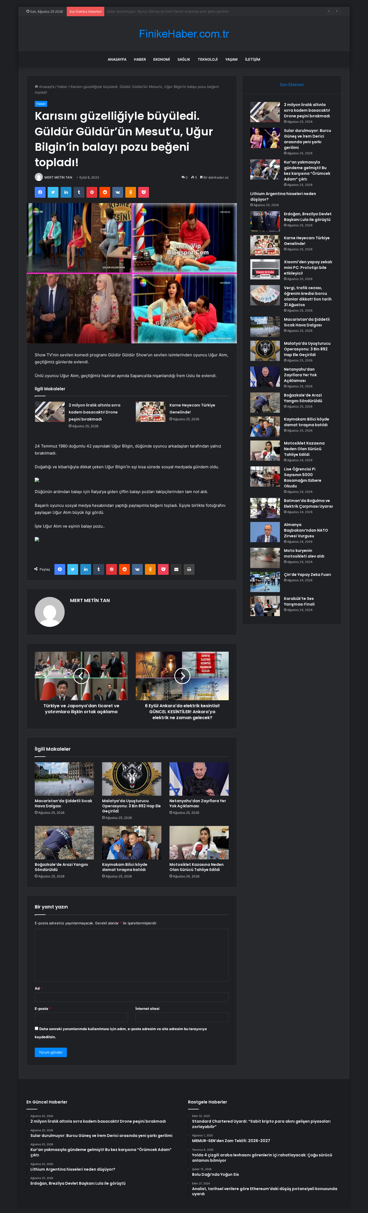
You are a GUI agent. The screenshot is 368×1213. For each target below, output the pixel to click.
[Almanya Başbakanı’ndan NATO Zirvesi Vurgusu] (265, 532)
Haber (140, 59)
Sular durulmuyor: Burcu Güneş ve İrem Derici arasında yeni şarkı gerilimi (307, 139)
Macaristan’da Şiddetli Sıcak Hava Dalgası (63, 803)
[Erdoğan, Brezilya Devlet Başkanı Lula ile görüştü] (265, 221)
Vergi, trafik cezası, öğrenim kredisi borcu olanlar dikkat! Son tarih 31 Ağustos (308, 296)
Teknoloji (208, 59)
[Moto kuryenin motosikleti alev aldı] (265, 558)
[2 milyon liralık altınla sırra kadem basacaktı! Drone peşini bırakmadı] (50, 412)
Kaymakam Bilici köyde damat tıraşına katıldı (124, 867)
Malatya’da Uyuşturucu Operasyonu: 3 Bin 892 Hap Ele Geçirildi (131, 806)
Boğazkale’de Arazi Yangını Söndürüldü (61, 867)
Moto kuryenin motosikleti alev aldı (304, 553)
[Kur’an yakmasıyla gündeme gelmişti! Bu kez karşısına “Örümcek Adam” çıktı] (265, 169)
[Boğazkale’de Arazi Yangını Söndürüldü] (64, 842)
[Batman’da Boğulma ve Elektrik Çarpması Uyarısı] (265, 508)
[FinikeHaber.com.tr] (184, 33)
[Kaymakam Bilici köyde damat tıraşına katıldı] (131, 842)
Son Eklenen (292, 84)
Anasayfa (117, 59)
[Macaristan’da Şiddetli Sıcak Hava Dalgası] (64, 779)
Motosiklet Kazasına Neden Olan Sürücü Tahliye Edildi (196, 867)
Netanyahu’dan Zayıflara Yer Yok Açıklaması (197, 803)
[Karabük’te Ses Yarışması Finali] (265, 606)
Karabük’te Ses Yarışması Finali (299, 601)
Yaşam (231, 59)
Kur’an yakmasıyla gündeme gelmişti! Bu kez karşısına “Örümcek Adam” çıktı (170, 11)
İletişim (252, 59)
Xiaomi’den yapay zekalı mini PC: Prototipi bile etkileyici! (308, 267)
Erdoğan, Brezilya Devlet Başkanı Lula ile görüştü (308, 216)
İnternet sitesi (147, 1008)
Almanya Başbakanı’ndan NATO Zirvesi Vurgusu (306, 530)
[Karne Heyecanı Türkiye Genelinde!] (150, 412)
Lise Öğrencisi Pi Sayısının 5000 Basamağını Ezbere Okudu (302, 477)
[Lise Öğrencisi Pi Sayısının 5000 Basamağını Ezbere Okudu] (265, 476)
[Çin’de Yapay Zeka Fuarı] (265, 582)
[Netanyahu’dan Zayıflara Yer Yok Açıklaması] (199, 779)
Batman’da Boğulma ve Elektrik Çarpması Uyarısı (308, 503)
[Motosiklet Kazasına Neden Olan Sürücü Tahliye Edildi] (199, 842)
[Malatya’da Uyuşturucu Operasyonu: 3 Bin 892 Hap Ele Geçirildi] (131, 779)
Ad (38, 988)
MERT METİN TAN (58, 177)
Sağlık (184, 59)
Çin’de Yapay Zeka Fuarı (307, 574)
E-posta (43, 1008)
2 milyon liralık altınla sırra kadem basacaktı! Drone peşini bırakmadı (94, 412)
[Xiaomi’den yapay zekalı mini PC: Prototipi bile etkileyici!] (265, 269)
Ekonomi (161, 59)
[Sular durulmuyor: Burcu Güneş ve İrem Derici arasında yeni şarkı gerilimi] (265, 138)
